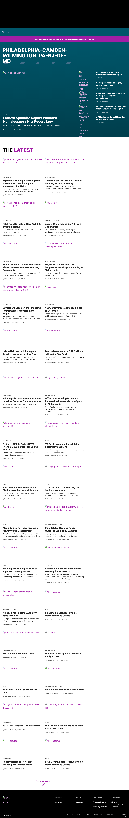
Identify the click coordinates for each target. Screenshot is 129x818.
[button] (124, 32)
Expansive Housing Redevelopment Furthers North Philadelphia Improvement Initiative (22, 183)
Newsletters (79, 802)
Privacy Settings (123, 815)
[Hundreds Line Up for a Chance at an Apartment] (50, 632)
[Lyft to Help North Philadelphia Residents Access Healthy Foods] (11, 330)
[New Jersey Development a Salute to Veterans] (51, 287)
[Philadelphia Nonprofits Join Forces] (52, 668)
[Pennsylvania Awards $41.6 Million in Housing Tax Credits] (52, 330)
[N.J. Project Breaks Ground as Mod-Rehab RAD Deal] (65, 706)
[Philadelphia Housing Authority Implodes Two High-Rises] (10, 547)
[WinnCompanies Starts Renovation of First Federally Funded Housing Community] (10, 243)
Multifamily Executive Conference (118, 806)
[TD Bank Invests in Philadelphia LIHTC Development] (65, 424)
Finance (47, 348)
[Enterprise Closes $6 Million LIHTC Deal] (10, 668)
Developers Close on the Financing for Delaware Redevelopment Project (22, 311)
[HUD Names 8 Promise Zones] (21, 632)
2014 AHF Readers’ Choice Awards (22, 725)
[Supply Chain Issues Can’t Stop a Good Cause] (51, 203)
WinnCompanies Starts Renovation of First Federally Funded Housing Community (22, 267)
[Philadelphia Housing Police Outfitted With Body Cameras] (65, 508)
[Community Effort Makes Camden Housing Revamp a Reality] (64, 161)
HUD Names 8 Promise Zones (18, 653)
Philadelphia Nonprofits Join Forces (64, 689)
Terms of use (98, 814)
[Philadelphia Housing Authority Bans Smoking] (22, 593)
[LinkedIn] (4, 803)
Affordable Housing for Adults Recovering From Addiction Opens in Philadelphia (64, 401)
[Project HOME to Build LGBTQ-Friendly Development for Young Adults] (22, 424)
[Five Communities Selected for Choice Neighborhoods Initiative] (9, 466)
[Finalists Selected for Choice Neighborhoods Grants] (52, 592)
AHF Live (114, 802)
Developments (7, 177)
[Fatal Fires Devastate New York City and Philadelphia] (22, 204)
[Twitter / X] (11, 803)
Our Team (58, 805)
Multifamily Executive (100, 807)
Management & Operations (54, 220)
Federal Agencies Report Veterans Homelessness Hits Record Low (30, 119)
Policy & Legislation (9, 609)
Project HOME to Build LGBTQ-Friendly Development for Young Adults (20, 447)
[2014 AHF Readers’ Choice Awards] (22, 706)
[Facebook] (7, 803)
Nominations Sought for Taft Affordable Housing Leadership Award (64, 39)
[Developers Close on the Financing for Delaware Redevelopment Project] (22, 288)
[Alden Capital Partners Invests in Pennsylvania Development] (9, 507)
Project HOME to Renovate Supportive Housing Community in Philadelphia (64, 267)
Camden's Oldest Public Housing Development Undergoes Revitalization (110, 95)
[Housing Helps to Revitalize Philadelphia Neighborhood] (10, 741)
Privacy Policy (110, 814)
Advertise (58, 802)
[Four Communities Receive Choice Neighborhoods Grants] (52, 741)
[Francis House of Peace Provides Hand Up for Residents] (58, 547)
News (5, 114)
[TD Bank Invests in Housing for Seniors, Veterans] (63, 466)
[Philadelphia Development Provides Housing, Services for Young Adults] (20, 377)
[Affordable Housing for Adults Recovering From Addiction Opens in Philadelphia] (55, 377)
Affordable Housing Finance (99, 803)
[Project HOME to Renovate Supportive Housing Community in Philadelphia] (64, 245)
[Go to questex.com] (8, 815)
